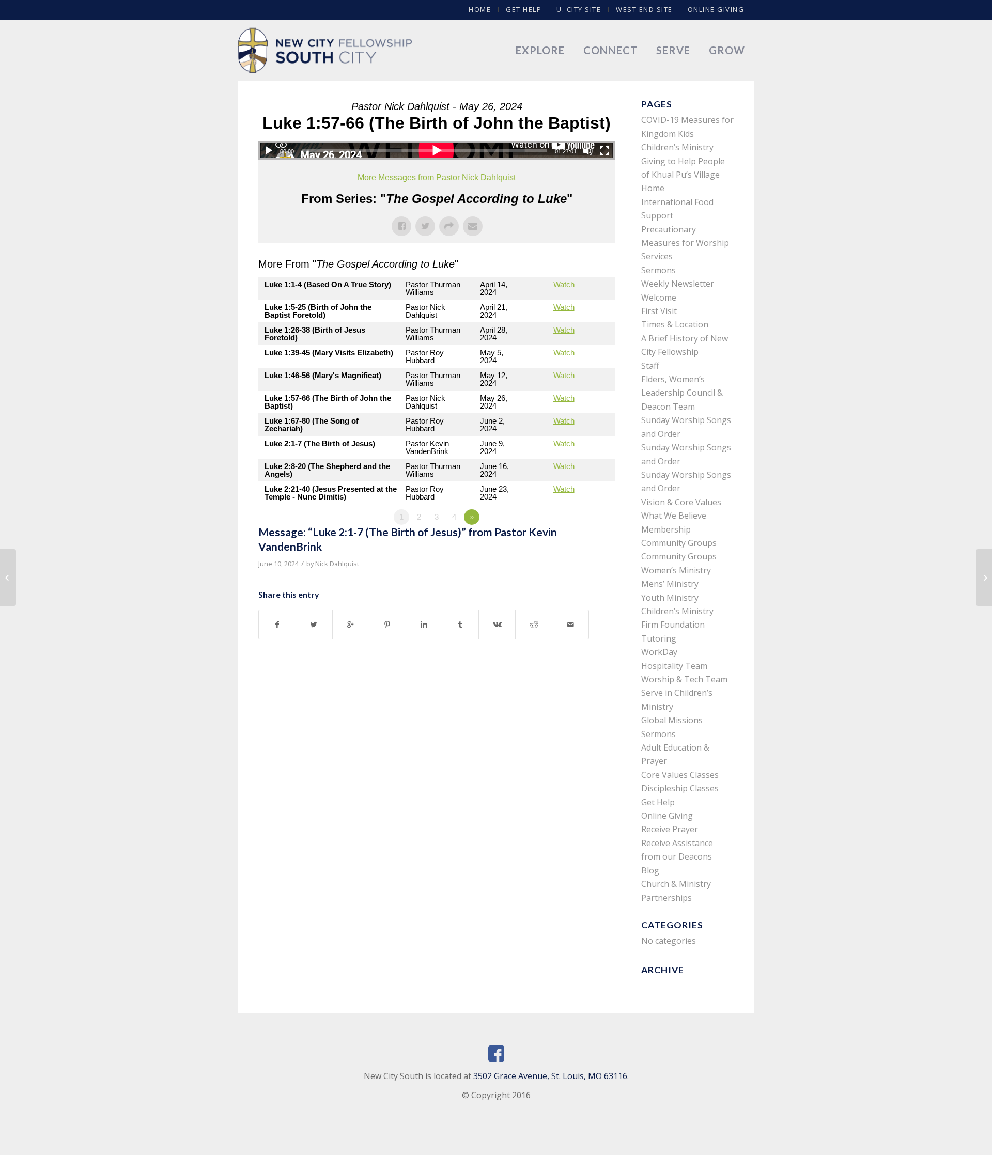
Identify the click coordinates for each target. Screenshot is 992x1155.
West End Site (644, 9)
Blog (650, 870)
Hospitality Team (674, 666)
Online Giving (716, 9)
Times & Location (674, 324)
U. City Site (578, 9)
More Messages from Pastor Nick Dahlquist (437, 177)
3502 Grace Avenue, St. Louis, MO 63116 (550, 1076)
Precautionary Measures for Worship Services (685, 243)
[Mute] (588, 151)
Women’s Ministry (676, 570)
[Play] (269, 151)
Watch (564, 284)
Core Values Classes (680, 775)
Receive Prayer (669, 829)
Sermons (658, 270)
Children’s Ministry (677, 611)
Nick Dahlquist (337, 563)
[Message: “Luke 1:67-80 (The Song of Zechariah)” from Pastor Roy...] (8, 577)
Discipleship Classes (680, 788)
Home (480, 9)
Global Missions (672, 720)
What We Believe (673, 515)
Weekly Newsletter (677, 283)
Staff (650, 365)
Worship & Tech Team (684, 679)
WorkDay (659, 652)
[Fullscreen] (604, 151)
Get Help (523, 9)
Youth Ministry (670, 597)
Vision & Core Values (681, 502)
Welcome (658, 297)
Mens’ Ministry (670, 583)
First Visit (659, 311)
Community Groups (679, 543)
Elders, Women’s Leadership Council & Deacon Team (682, 392)
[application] (436, 150)
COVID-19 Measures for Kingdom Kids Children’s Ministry (687, 133)
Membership (666, 529)
